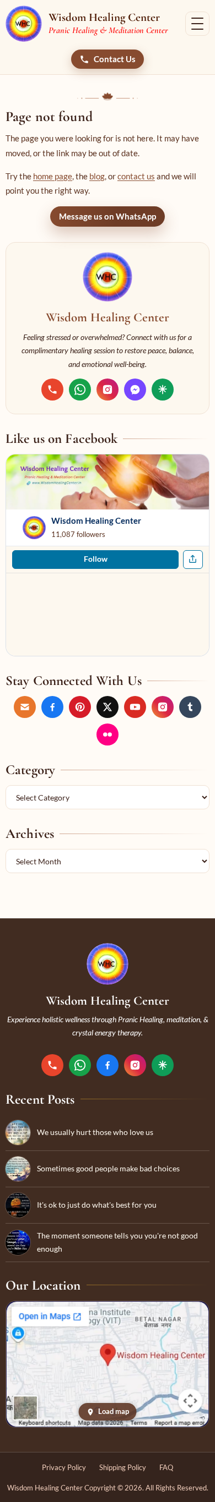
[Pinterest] (80, 707)
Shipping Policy (122, 1467)
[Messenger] (135, 390)
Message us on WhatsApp (107, 216)
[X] (107, 707)
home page (52, 176)
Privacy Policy (64, 1467)
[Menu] (197, 24)
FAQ (166, 1467)
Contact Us (115, 59)
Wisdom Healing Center (96, 520)
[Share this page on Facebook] (193, 559)
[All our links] (163, 390)
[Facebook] (52, 707)
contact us (136, 176)
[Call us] (52, 390)
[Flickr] (107, 734)
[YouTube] (135, 707)
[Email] (25, 707)
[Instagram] (107, 390)
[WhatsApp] (80, 390)
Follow (96, 559)
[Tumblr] (190, 707)
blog (97, 176)
